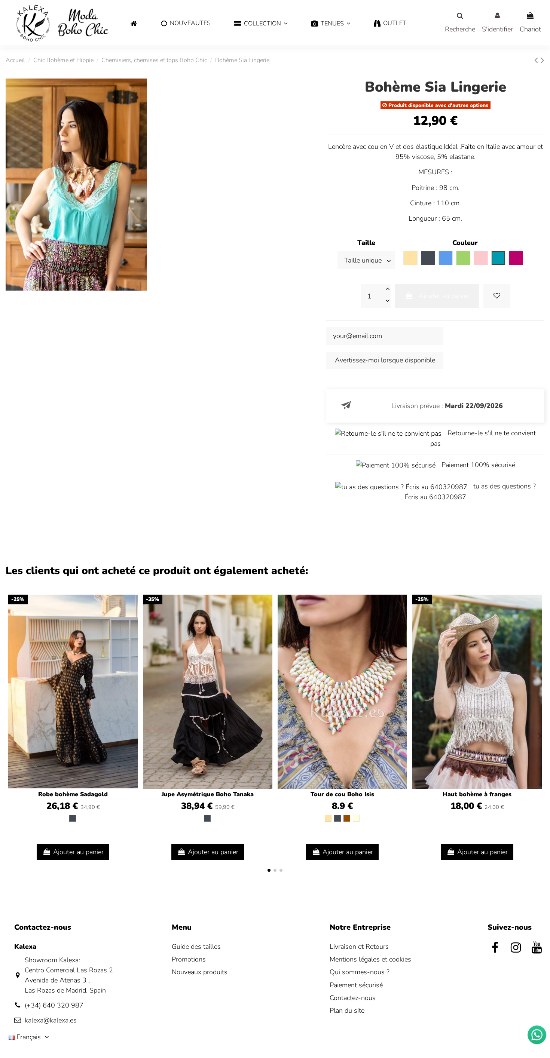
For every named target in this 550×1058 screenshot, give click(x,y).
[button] (261, 23)
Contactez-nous (353, 997)
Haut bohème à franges (477, 794)
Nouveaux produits (199, 971)
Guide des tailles (196, 946)
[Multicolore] (356, 818)
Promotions (189, 959)
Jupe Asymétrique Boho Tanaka (208, 794)
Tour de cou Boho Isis (342, 794)
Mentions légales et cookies (370, 959)
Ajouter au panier (444, 295)
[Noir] (72, 818)
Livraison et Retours (359, 946)
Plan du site (347, 1010)
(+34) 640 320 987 (54, 1005)
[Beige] (328, 818)
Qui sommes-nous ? (359, 971)
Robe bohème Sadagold (73, 794)
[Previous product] (537, 60)
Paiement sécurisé (356, 985)
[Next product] (542, 60)
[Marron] (346, 818)
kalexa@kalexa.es (51, 1020)
